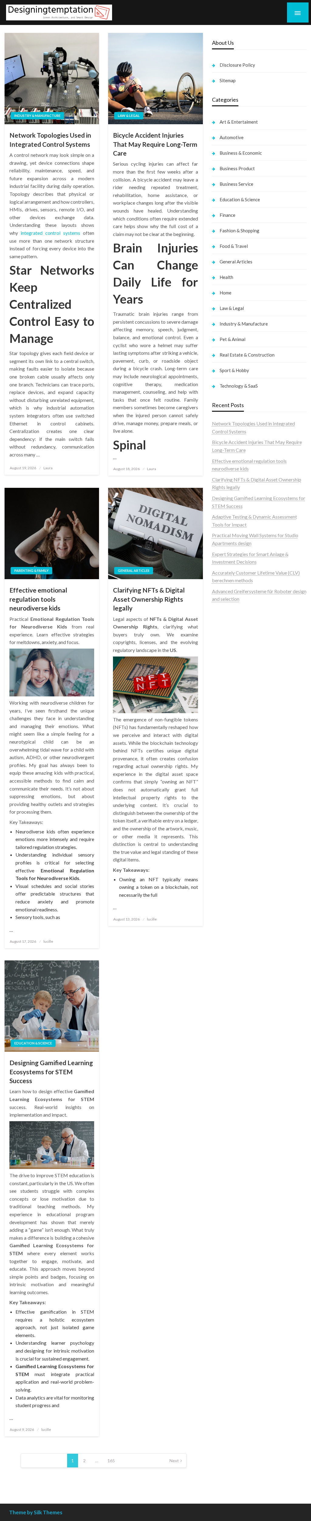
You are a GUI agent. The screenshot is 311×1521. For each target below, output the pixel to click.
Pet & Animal (232, 339)
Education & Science (33, 1043)
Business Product (237, 168)
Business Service (236, 184)
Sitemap (228, 80)
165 (111, 1460)
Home (225, 292)
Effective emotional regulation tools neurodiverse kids (38, 599)
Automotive (232, 137)
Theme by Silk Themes (35, 1512)
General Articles (133, 570)
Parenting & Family (31, 570)
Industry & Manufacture (37, 116)
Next (174, 1460)
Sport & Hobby (234, 370)
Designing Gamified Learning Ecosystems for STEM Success (51, 1071)
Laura (48, 468)
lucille (48, 941)
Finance (227, 215)
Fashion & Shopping (239, 230)
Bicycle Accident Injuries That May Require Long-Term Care (155, 144)
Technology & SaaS (239, 386)
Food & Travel (234, 246)
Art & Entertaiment (239, 122)
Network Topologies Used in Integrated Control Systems (50, 139)
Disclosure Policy (237, 65)
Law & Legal (129, 116)
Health (226, 277)
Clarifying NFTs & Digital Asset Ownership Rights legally (149, 599)
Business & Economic (241, 153)
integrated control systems (50, 233)
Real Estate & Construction (247, 354)
